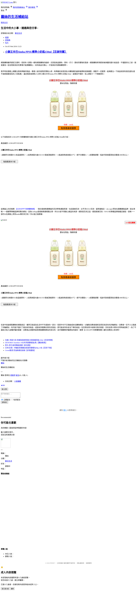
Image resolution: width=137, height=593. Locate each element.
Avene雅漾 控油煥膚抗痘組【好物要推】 (20, 350)
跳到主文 (4, 23)
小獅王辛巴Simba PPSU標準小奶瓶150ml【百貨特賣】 (36, 51)
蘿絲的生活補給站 (14, 17)
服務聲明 (89, 563)
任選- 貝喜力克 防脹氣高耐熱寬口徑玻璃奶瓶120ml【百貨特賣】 (29, 340)
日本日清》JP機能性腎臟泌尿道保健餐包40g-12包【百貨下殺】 (29, 348)
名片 (7, 43)
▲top (3, 385)
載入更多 (4, 389)
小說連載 (17, 381)
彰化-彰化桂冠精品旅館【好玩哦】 (18, 345)
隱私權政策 (80, 563)
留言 (17, 375)
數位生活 (18, 33)
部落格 (7, 40)
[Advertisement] (50, 182)
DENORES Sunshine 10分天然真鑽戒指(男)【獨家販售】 (26, 343)
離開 (12, 589)
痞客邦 (12, 375)
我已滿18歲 (5, 589)
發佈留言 (4, 402)
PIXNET (52, 563)
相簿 (7, 37)
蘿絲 (2, 363)
